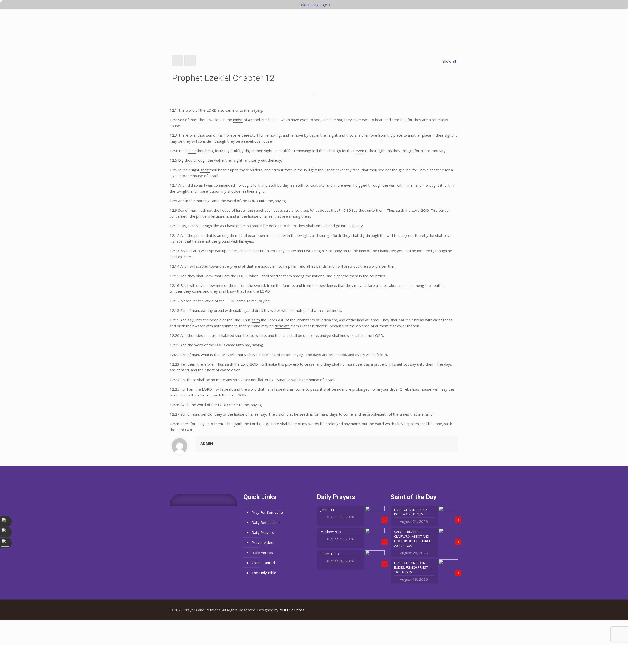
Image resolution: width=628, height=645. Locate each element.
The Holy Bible (263, 572)
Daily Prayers (262, 532)
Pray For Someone (267, 512)
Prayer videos (263, 542)
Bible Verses (262, 552)
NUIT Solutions (292, 609)
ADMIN (206, 443)
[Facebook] (437, 609)
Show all (449, 61)
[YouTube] (444, 609)
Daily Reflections (265, 522)
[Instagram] (450, 609)
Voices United (263, 562)
